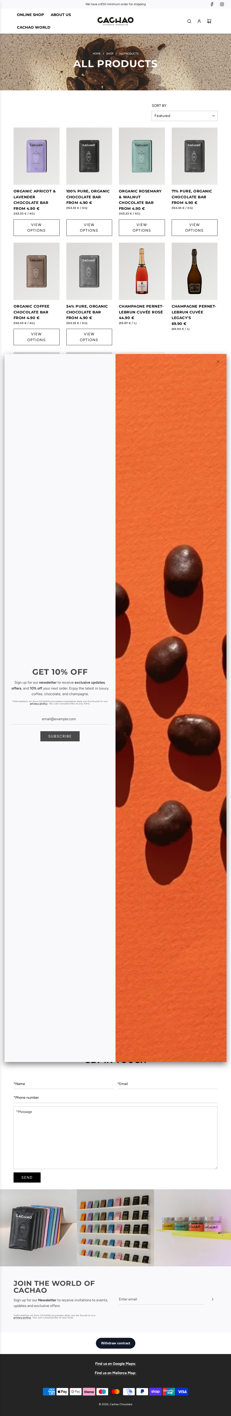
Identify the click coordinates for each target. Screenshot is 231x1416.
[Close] (218, 362)
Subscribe (60, 736)
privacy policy (38, 704)
